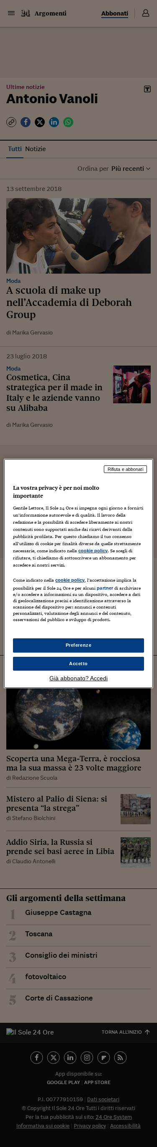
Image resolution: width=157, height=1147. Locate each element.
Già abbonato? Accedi (78, 678)
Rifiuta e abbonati (125, 469)
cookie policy (93, 550)
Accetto (78, 663)
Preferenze (79, 645)
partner (105, 587)
